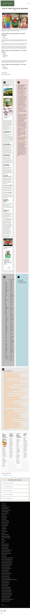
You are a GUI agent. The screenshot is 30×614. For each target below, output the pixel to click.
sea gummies (5, 474)
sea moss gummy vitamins (5, 582)
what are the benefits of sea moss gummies (7, 599)
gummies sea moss (4, 516)
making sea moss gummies (5, 571)
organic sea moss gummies (5, 522)
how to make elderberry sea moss (7, 475)
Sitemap (3, 539)
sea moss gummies (4, 72)
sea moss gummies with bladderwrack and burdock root (9, 579)
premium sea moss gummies (5, 574)
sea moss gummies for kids (5, 576)
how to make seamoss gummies (6, 74)
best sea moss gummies (5, 508)
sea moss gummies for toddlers (6, 596)
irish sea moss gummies (5, 511)
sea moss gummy (4, 505)
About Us (3, 542)
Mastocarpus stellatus (23, 130)
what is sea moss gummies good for (6, 590)
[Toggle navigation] (28, 3)
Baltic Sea (21, 141)
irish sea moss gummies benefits (6, 565)
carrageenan (24, 100)
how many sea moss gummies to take (7, 559)
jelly (18, 110)
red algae (25, 90)
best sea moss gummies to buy (6, 551)
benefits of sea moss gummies (6, 536)
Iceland (18, 140)
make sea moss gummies (5, 570)
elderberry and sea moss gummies (6, 553)
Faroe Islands (23, 140)
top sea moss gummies (5, 585)
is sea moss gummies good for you (6, 568)
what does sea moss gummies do (6, 588)
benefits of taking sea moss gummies (7, 593)
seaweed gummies (4, 528)
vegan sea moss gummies (5, 534)
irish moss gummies (4, 517)
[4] (19, 142)
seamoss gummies (4, 514)
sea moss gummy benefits (5, 545)
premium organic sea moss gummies (7, 573)
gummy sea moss (4, 519)
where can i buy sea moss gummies (6, 591)
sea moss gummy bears (5, 525)
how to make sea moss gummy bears (7, 562)
